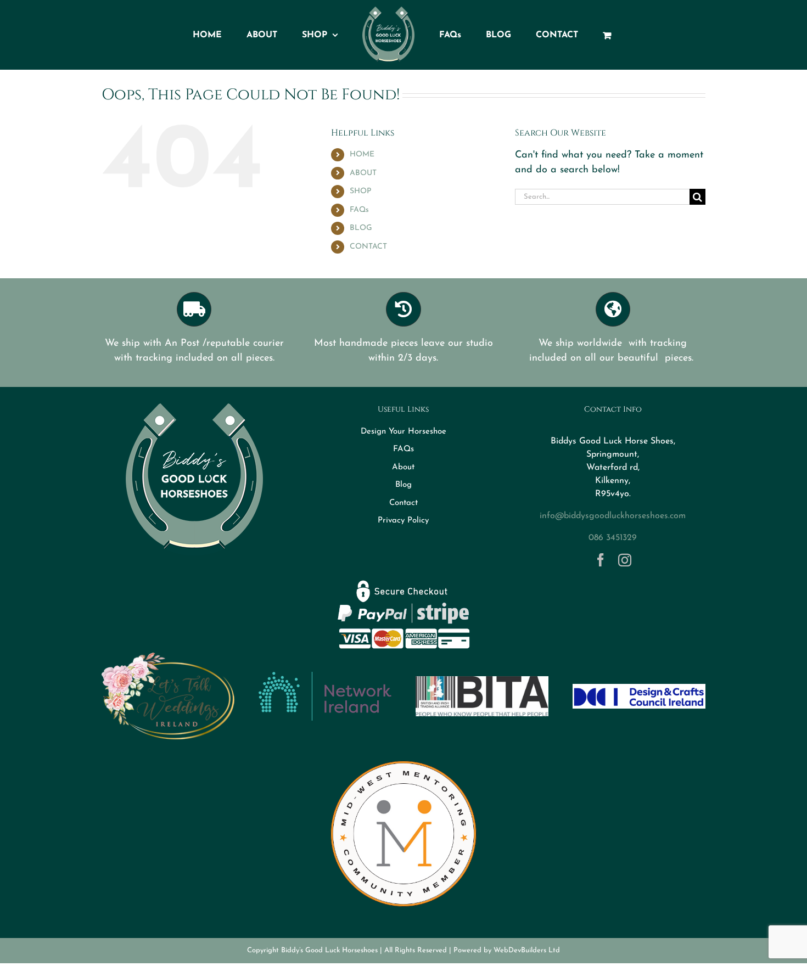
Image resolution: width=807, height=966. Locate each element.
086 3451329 (613, 537)
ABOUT (363, 173)
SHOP (360, 191)
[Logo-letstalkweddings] (168, 657)
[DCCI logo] (639, 689)
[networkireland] (325, 677)
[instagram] (624, 559)
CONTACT (368, 247)
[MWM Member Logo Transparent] (403, 756)
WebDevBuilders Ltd (527, 950)
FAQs (359, 210)
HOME (362, 154)
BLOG (361, 228)
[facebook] (600, 559)
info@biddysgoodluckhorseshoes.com (613, 516)
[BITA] (482, 681)
